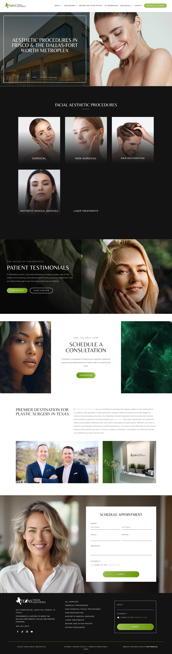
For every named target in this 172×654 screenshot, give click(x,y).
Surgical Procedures (76, 605)
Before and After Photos (78, 624)
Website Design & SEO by (140, 647)
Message (96, 546)
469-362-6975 (22, 626)
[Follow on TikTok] (22, 632)
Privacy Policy (80, 647)
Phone (126, 535)
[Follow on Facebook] (18, 632)
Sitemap (67, 647)
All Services (72, 602)
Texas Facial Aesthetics (85, 409)
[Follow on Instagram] (27, 632)
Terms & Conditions (97, 647)
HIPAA (86, 649)
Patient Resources (75, 627)
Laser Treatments (74, 620)
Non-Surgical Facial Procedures (83, 609)
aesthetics (117, 419)
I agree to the (107, 565)
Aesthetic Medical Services (79, 616)
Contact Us (86, 375)
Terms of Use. (114, 565)
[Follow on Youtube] (32, 632)
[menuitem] (58, 6)
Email (94, 535)
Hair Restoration (74, 613)
